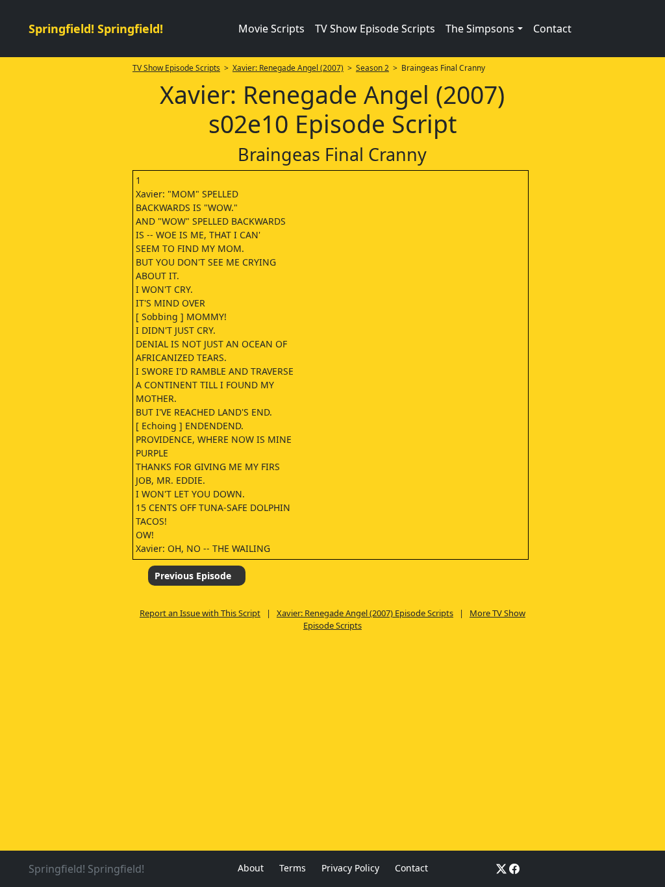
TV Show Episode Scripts (375, 28)
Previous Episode (193, 575)
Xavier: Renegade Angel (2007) (288, 67)
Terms (292, 868)
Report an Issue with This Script (200, 613)
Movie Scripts (271, 28)
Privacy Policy (350, 868)
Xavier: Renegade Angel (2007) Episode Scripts (365, 613)
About (251, 868)
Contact (552, 28)
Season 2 (372, 67)
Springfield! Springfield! (96, 28)
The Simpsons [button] (479, 28)
